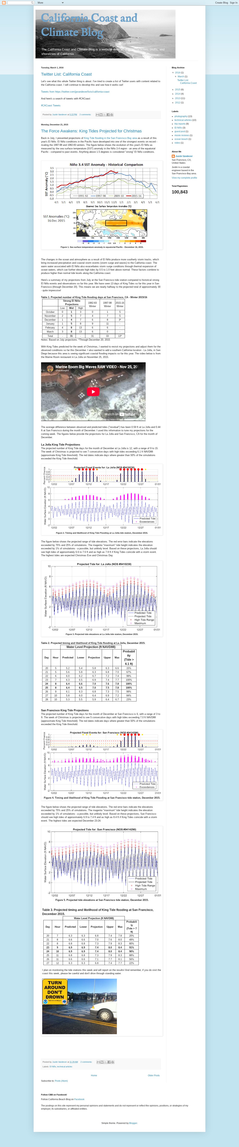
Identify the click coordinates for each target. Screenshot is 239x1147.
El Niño (53, 1066)
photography (181, 116)
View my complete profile (184, 178)
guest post (180, 131)
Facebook (79, 1099)
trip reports (180, 124)
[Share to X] (104, 115)
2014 (178, 94)
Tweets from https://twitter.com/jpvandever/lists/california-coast (75, 91)
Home (94, 1075)
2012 (178, 102)
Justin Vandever (184, 156)
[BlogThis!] (101, 115)
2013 (178, 98)
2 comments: (86, 114)
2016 (178, 72)
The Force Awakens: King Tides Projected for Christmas (91, 131)
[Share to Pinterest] (112, 115)
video (177, 143)
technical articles (64, 1066)
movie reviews (182, 135)
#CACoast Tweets (50, 105)
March (181, 76)
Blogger (133, 1123)
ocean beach (181, 139)
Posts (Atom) (61, 1081)
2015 (178, 89)
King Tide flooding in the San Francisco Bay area (110, 138)
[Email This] (97, 115)
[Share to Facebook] (108, 115)
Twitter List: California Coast (66, 74)
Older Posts (154, 1075)
